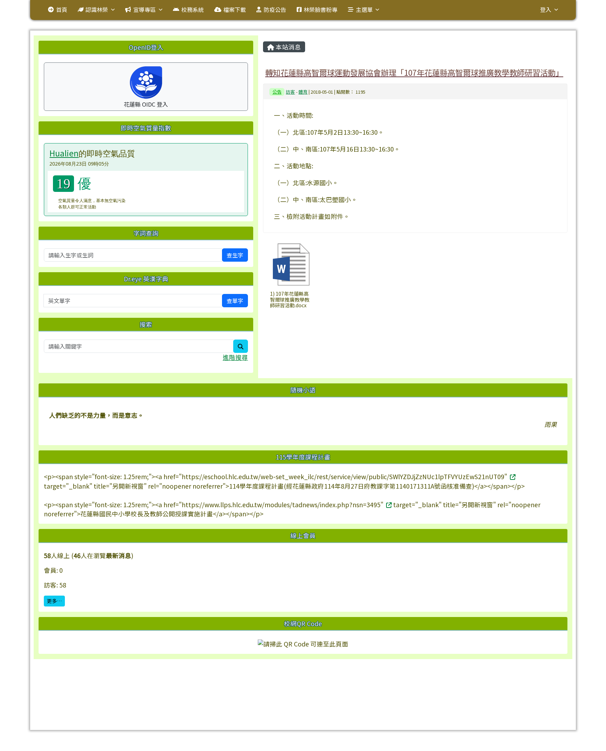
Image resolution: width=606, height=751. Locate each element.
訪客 (290, 91)
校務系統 (192, 9)
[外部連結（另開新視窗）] (512, 476)
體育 (303, 91)
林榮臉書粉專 (320, 9)
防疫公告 (275, 9)
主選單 (364, 9)
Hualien (64, 153)
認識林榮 (97, 9)
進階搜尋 (235, 357)
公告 (277, 91)
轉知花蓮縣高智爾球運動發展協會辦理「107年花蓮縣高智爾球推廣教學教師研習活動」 (414, 72)
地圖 (180, 683)
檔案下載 (234, 9)
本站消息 (287, 46)
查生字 (235, 255)
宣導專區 (144, 9)
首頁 (61, 9)
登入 (545, 9)
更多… (54, 600)
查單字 (235, 300)
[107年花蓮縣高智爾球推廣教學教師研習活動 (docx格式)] (291, 264)
